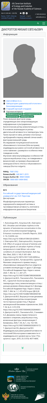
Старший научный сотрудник (18, 109)
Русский (22, 16)
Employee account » (26, 18)
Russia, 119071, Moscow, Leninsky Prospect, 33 (9, 17)
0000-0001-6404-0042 (19, 179)
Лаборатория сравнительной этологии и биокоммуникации (23, 104)
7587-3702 (14, 171)
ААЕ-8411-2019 (22, 174)
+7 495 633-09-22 (40, 14)
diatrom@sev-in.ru (14, 101)
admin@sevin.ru (41, 17)
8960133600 (25, 177)
